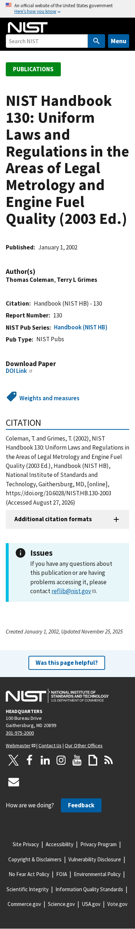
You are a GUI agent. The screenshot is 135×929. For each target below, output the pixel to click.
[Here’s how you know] (67, 9)
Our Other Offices (84, 745)
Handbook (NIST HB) (80, 327)
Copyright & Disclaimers (35, 859)
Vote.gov (117, 904)
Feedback (81, 805)
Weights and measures (49, 398)
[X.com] (14, 760)
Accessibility (59, 844)
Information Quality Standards (89, 889)
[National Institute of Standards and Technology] (57, 696)
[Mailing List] (14, 782)
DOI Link (16, 371)
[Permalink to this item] (38, 271)
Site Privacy (26, 844)
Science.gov (61, 904)
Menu (118, 41)
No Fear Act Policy (29, 874)
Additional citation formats (53, 519)
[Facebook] (29, 760)
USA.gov (91, 904)
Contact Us (50, 745)
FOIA (61, 874)
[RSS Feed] (109, 760)
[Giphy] (93, 760)
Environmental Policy (97, 874)
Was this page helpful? (67, 663)
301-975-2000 (20, 733)
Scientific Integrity (27, 889)
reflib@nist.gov (71, 591)
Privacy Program (98, 844)
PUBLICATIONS (33, 69)
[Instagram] (61, 760)
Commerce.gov (24, 904)
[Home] (28, 27)
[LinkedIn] (45, 760)
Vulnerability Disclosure (94, 859)
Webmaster (18, 745)
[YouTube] (77, 760)
